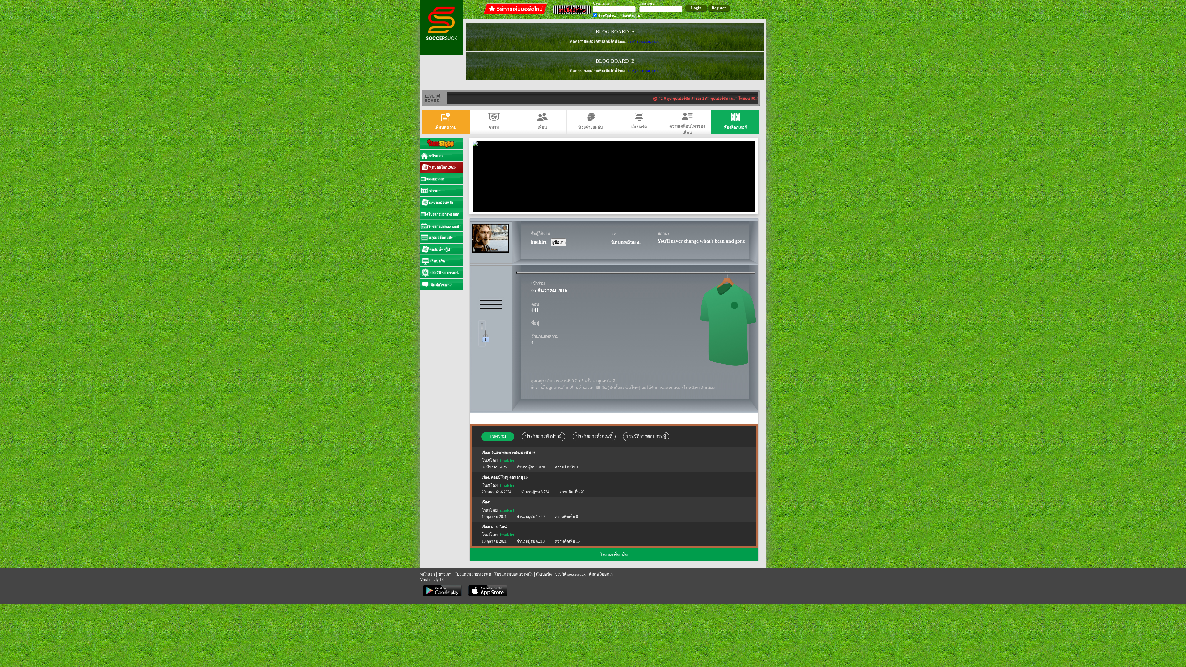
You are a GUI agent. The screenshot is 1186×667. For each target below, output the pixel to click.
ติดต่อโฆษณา (601, 574)
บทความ (498, 436)
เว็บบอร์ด (544, 574)
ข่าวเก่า (444, 574)
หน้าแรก (427, 574)
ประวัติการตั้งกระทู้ (594, 436)
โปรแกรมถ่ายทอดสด (473, 574)
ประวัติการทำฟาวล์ (543, 436)
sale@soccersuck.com (644, 41)
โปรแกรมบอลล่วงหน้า (513, 574)
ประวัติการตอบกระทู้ (646, 436)
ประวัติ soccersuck (570, 574)
